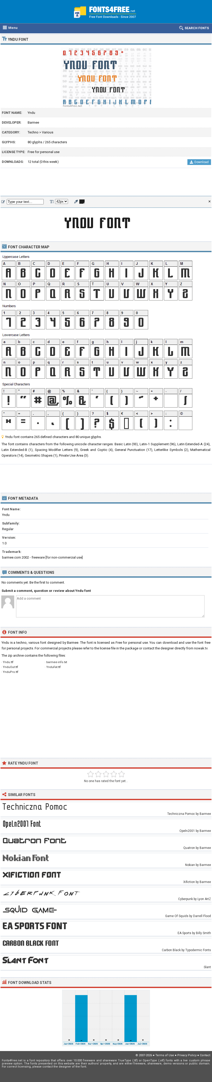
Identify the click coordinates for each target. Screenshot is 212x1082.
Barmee (33, 122)
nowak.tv (200, 648)
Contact (205, 1055)
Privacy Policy (186, 1055)
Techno (33, 132)
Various (47, 132)
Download (201, 162)
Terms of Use (164, 1055)
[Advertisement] (106, 182)
